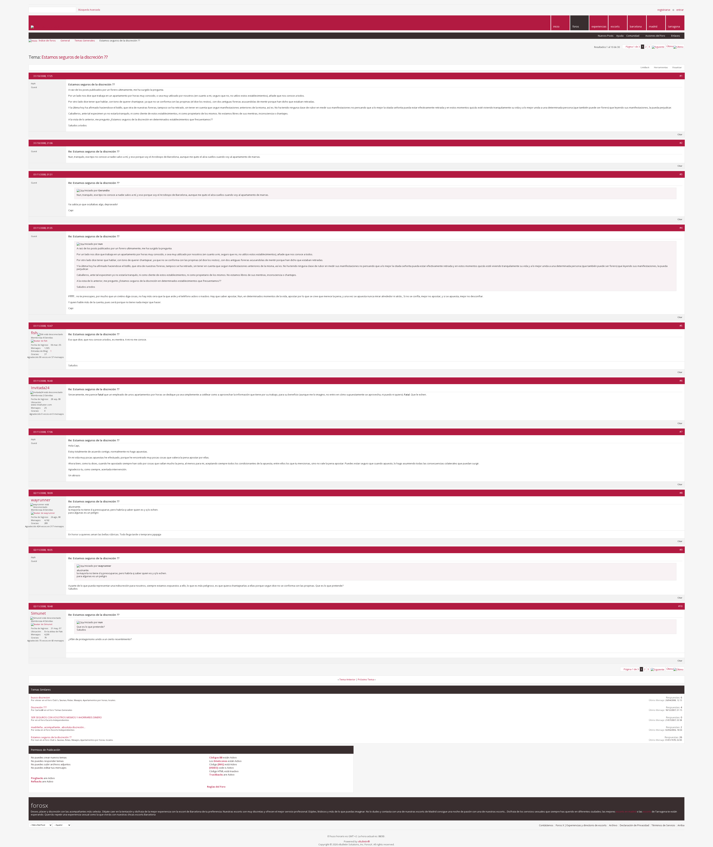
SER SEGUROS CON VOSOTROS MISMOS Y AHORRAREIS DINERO (66, 717)
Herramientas (661, 67)
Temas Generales (85, 40)
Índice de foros (47, 40)
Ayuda (620, 35)
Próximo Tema (366, 679)
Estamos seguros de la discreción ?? (75, 57)
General (65, 40)
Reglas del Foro (216, 786)
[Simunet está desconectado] (41, 624)
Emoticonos (220, 761)
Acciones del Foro (655, 35)
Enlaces (675, 35)
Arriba (681, 825)
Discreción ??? (39, 707)
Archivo (613, 825)
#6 (681, 380)
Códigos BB (215, 757)
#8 (681, 492)
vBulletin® (364, 841)
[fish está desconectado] (39, 341)
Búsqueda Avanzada (89, 9)
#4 (681, 227)
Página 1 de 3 (633, 46)
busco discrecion (40, 697)
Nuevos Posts (605, 35)
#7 (681, 431)
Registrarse (663, 10)
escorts (647, 811)
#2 (681, 143)
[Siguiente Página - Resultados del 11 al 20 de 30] (658, 46)
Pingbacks (37, 778)
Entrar (680, 10)
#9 (681, 549)
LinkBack (645, 67)
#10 (680, 606)
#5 (681, 325)
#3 (681, 174)
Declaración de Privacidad (634, 825)
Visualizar (677, 67)
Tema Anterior (347, 679)
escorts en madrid (626, 811)
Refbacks (36, 781)
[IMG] (221, 764)
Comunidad (632, 35)
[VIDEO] (213, 767)
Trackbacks (216, 774)
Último (669, 46)
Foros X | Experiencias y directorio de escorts (581, 825)
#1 (681, 75)
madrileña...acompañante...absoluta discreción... (58, 727)
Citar (680, 134)
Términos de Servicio (663, 825)
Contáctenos (546, 825)
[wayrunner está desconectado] (43, 513)
